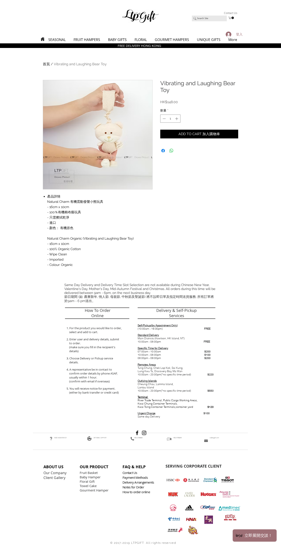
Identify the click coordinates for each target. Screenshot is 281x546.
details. (74, 362)
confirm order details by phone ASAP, (93, 373)
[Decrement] (163, 118)
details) (74, 351)
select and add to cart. (83, 332)
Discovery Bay (162, 371)
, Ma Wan (176, 371)
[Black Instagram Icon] (144, 433)
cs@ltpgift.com (214, 438)
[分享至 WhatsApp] (171, 150)
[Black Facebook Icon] (137, 433)
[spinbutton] (170, 118)
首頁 (46, 64)
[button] (231, 18)
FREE (207, 328)
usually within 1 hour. (83, 377)
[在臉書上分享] (163, 150)
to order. (74, 343)
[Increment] (177, 118)
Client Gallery (54, 477)
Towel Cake (88, 486)
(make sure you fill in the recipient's (92, 347)
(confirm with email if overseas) (89, 381)
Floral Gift (87, 481)
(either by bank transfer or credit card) (93, 392)
